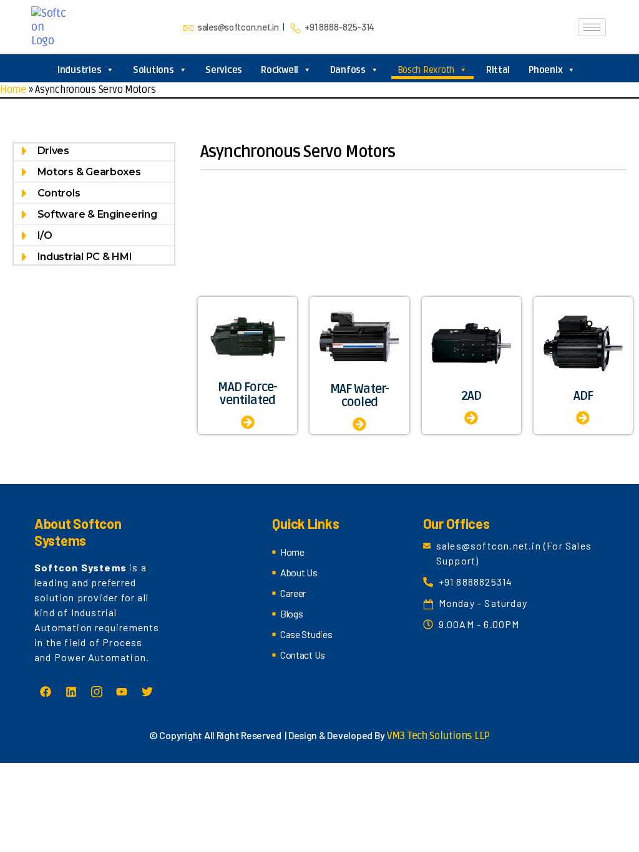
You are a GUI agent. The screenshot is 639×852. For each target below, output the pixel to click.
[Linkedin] (71, 691)
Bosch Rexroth (426, 69)
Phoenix (545, 69)
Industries (79, 69)
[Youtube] (121, 691)
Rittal (498, 69)
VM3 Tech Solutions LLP (438, 736)
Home (13, 90)
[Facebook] (45, 691)
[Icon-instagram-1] (96, 691)
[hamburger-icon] (592, 27)
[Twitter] (147, 691)
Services (223, 69)
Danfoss (348, 69)
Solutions (153, 69)
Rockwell (279, 69)
